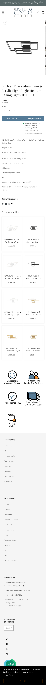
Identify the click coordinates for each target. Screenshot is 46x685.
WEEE (6, 550)
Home (6, 504)
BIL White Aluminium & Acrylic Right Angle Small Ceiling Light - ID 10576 (12, 279)
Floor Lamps (9, 451)
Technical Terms (10, 540)
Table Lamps (9, 461)
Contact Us (8, 525)
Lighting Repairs (10, 560)
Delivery (7, 509)
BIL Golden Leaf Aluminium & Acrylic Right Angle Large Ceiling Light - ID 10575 (33, 315)
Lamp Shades (9, 476)
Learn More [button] (8, 675)
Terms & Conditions (11, 520)
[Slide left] (18, 78)
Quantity (4, 106)
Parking (7, 545)
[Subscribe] (10, 627)
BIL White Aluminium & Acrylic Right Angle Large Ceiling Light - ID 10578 (12, 315)
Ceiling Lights (9, 446)
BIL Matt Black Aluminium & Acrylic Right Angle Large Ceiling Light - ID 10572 (33, 279)
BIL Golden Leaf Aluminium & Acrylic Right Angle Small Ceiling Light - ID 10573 (33, 351)
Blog (6, 535)
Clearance (8, 481)
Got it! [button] (23, 681)
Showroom (8, 515)
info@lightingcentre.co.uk (20, 590)
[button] (2, 12)
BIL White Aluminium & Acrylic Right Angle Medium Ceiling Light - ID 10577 (12, 243)
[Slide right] (28, 78)
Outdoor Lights (9, 456)
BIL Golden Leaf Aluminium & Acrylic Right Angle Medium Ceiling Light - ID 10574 (12, 351)
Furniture (7, 471)
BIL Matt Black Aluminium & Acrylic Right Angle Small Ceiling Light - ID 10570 (33, 243)
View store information (33, 134)
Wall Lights (8, 466)
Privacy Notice (9, 530)
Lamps (6, 555)
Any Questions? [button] (34, 119)
